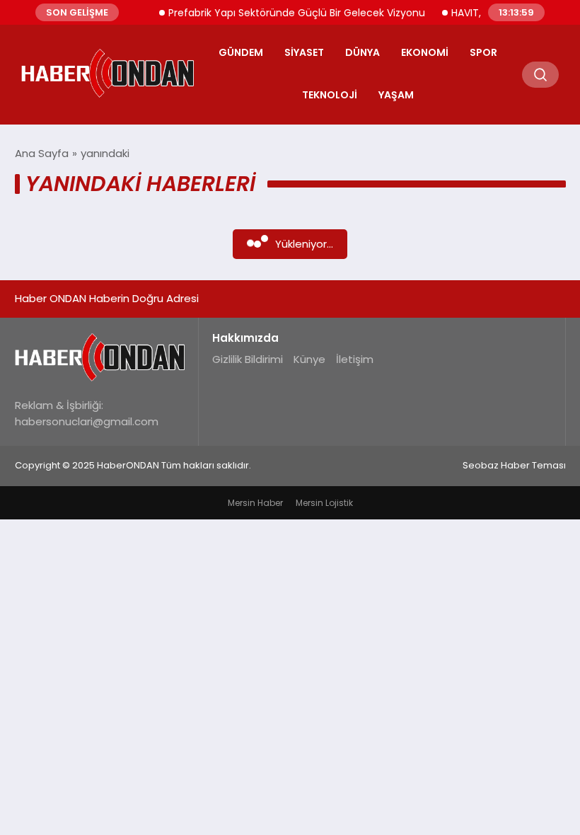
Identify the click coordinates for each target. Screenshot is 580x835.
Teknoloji (329, 95)
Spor (483, 52)
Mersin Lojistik (324, 503)
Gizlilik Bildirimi (247, 359)
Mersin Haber (255, 503)
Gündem (241, 52)
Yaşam (396, 95)
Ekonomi (424, 52)
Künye (309, 359)
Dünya (362, 52)
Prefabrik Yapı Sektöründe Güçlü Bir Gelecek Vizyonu (290, 13)
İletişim (354, 359)
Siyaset (304, 52)
